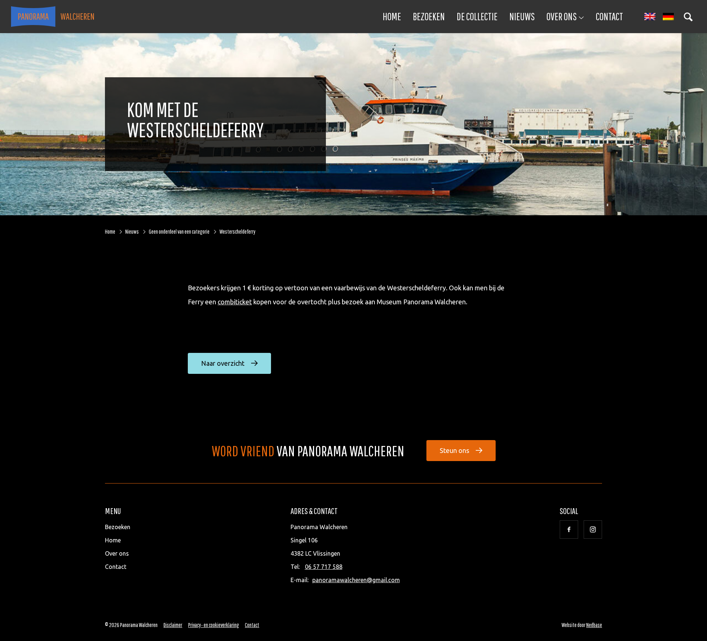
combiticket (235, 301)
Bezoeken (429, 16)
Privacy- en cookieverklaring (213, 624)
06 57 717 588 (323, 566)
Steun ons (454, 450)
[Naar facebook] (569, 529)
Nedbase (594, 624)
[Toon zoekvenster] (688, 16)
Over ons (561, 16)
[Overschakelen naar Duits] (668, 16)
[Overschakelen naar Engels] (650, 16)
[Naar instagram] (593, 529)
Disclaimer (172, 624)
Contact (609, 16)
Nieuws (522, 16)
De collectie (477, 16)
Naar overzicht (223, 363)
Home (392, 16)
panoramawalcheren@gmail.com (356, 580)
